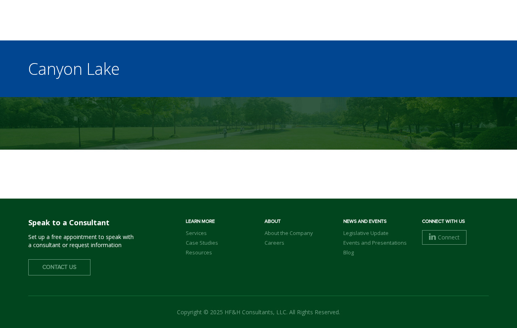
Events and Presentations (375, 242)
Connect (449, 237)
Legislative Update (366, 233)
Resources (199, 252)
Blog (348, 252)
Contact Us (59, 267)
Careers (274, 242)
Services (196, 233)
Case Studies (202, 242)
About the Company (289, 233)
